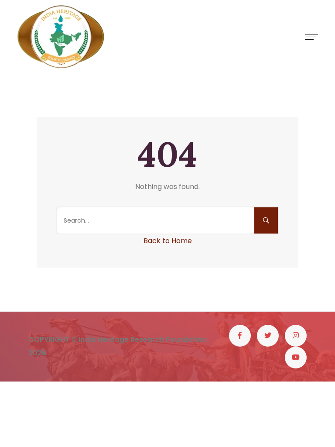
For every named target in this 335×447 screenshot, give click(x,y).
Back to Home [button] (168, 241)
